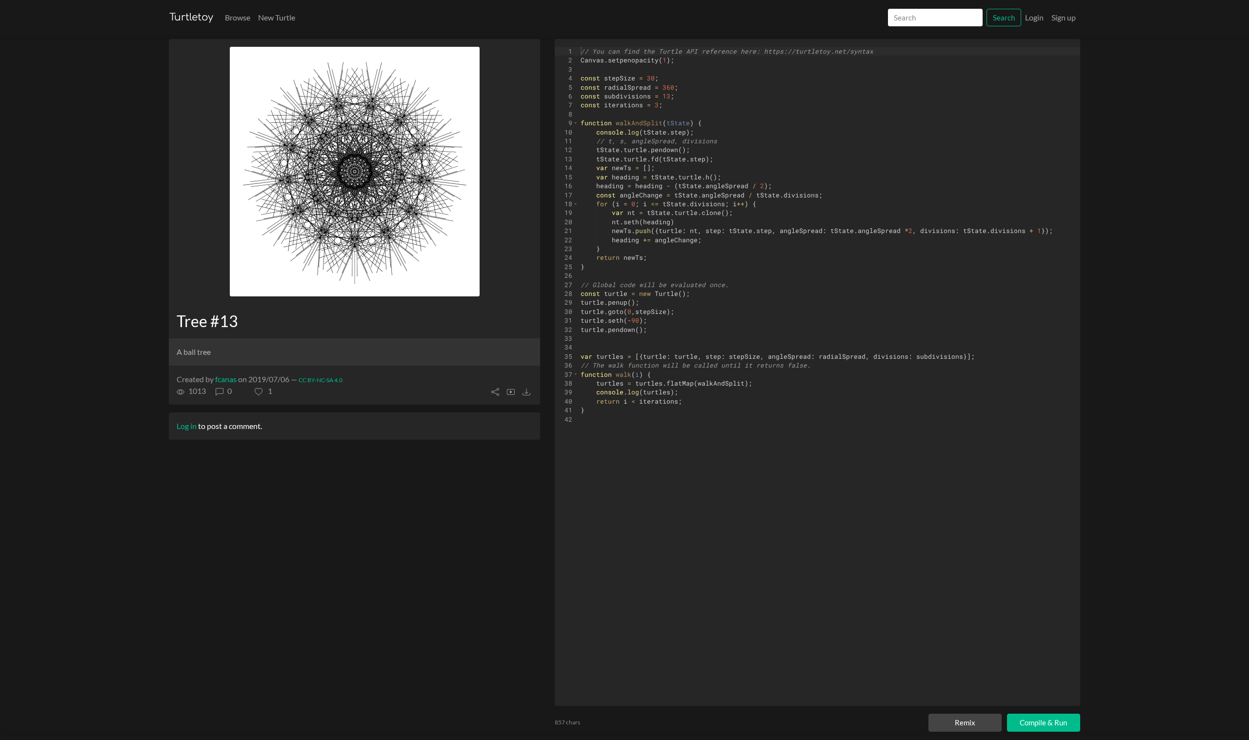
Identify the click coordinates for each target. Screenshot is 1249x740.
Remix (965, 722)
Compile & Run (1043, 722)
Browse (237, 17)
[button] (263, 391)
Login (1034, 17)
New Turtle (276, 17)
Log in (187, 425)
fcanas (226, 379)
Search (1004, 17)
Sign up (1063, 17)
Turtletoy (191, 17)
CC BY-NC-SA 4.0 (320, 380)
